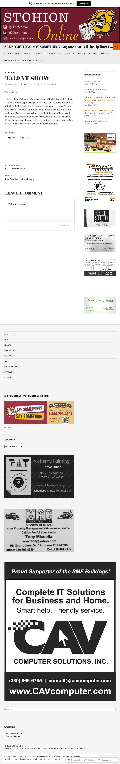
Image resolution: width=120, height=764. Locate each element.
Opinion (26, 54)
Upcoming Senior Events (95, 121)
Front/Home (10, 334)
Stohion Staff (29, 84)
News (17, 54)
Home (6, 54)
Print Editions (10, 61)
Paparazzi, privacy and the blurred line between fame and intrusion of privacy (99, 100)
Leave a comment (48, 84)
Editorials (9, 350)
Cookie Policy (57, 759)
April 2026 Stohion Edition (96, 89)
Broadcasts (105, 54)
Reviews (8, 372)
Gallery (92, 54)
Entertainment (65, 54)
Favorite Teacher (92, 81)
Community (49, 54)
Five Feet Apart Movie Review (19, 177)
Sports (80, 54)
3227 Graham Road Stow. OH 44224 (13, 734)
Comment (64, 225)
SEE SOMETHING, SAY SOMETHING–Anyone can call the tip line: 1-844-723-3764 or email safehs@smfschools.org (58, 46)
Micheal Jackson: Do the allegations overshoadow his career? (98, 111)
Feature (37, 54)
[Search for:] (60, 709)
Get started (83, 3)
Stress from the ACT (15, 167)
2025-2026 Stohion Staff (32, 61)
